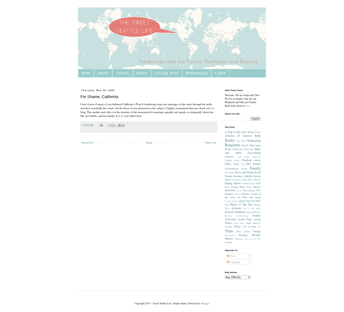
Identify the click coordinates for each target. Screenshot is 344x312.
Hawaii (257, 179)
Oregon (235, 201)
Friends (228, 176)
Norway (237, 194)
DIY (248, 164)
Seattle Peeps (245, 219)
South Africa (239, 223)
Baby (258, 136)
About (103, 73)
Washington (230, 235)
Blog (252, 145)
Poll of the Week (252, 208)
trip (259, 226)
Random (240, 212)
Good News (247, 179)
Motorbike (230, 190)
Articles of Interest (238, 136)
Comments (235, 262)
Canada (228, 160)
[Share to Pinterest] (123, 125)
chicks (257, 160)
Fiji (226, 172)
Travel (122, 73)
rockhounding (242, 215)
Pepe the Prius (253, 201)
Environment (231, 168)
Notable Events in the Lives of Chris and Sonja (243, 195)
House (142, 73)
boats (258, 145)
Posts (232, 256)
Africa (250, 132)
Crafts (236, 164)
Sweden (228, 226)
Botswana (248, 149)
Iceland (245, 183)
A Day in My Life (235, 132)
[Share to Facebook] (119, 125)
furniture (237, 176)
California (256, 156)
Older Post (210, 142)
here (248, 105)
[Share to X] (116, 125)
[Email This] (109, 125)
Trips (229, 230)
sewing (257, 219)
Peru (227, 204)
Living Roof (166, 73)
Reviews (228, 215)
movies (239, 190)
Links (220, 73)
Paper (242, 201)
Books (228, 149)
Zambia (228, 242)
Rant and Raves (253, 212)
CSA (243, 164)
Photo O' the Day (241, 204)
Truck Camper (243, 231)
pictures (236, 208)
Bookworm (238, 149)
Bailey (230, 140)
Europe (244, 168)
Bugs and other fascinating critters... (243, 152)
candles (236, 160)
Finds (231, 172)
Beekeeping (196, 73)
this (212, 108)
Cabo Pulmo (244, 156)
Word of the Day (253, 238)
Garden (248, 176)
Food (258, 172)
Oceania (228, 201)
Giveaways (236, 179)
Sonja (228, 223)
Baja (238, 140)
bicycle (245, 145)
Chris (228, 164)
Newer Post (87, 142)
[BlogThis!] (113, 125)
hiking (228, 183)
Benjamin (232, 144)
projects (229, 212)
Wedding (243, 235)
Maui (249, 187)
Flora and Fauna (244, 172)
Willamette (238, 238)
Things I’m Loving (245, 226)
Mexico (257, 187)
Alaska (257, 132)
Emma (257, 164)
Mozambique (249, 190)
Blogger (205, 303)
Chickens (247, 160)
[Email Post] (100, 125)
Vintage (257, 231)
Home (86, 73)
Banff (244, 140)
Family (255, 168)
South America (253, 223)
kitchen (253, 183)
